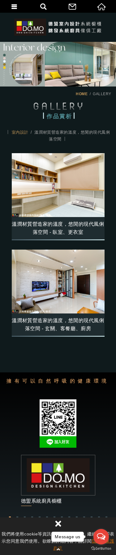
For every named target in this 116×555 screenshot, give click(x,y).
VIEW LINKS (58, 480)
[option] (58, 480)
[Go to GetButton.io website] (101, 549)
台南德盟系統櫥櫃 (58, 27)
